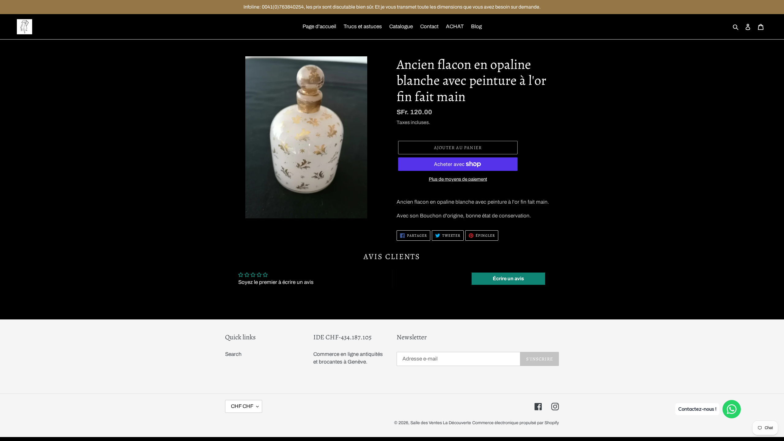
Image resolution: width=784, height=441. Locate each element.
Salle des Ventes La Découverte (440, 422)
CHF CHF (242, 406)
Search (233, 354)
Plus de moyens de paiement (458, 179)
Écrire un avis (508, 278)
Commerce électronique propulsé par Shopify (515, 422)
